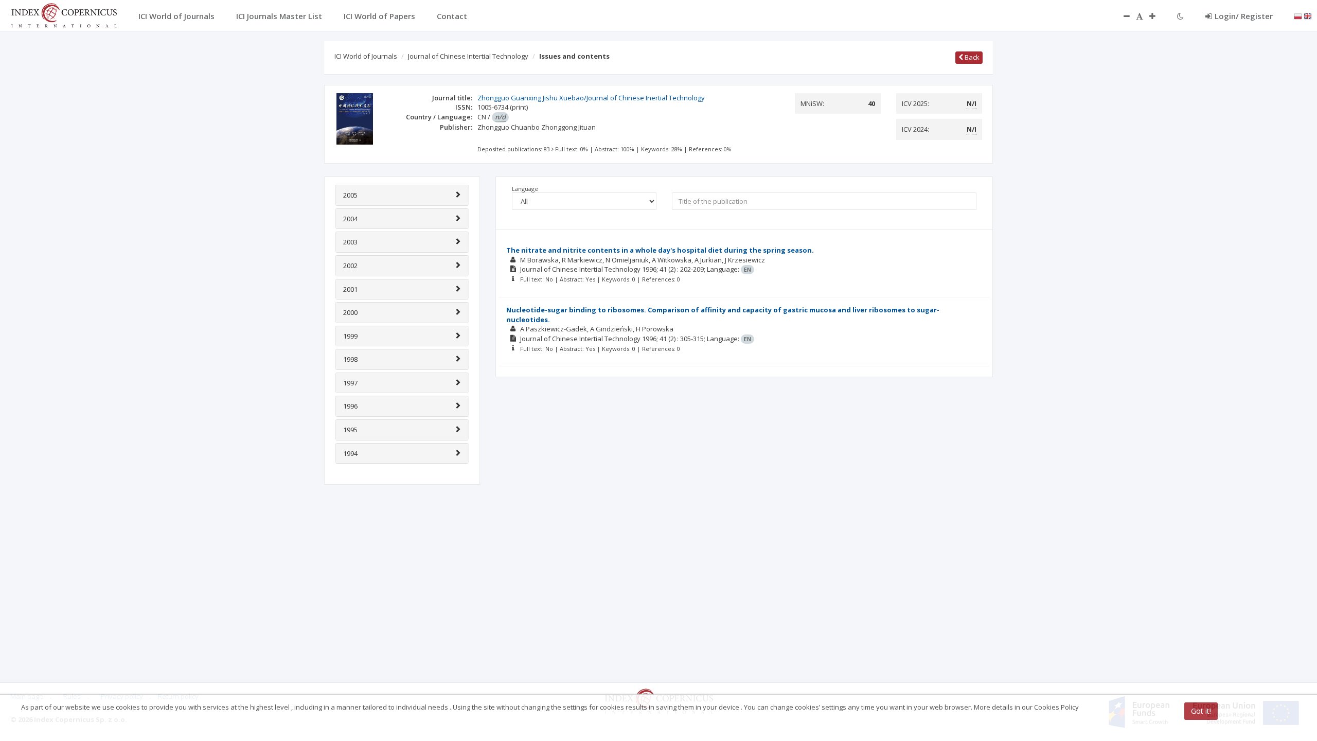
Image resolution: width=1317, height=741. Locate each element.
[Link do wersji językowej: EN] (1308, 15)
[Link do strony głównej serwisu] (64, 14)
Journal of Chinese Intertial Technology (468, 56)
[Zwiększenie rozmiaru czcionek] (1157, 16)
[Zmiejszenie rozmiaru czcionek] (1121, 16)
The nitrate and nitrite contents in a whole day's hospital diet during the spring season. (660, 250)
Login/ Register (1244, 16)
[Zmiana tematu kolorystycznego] (1180, 16)
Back (971, 57)
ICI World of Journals (365, 56)
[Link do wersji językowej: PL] (1298, 15)
